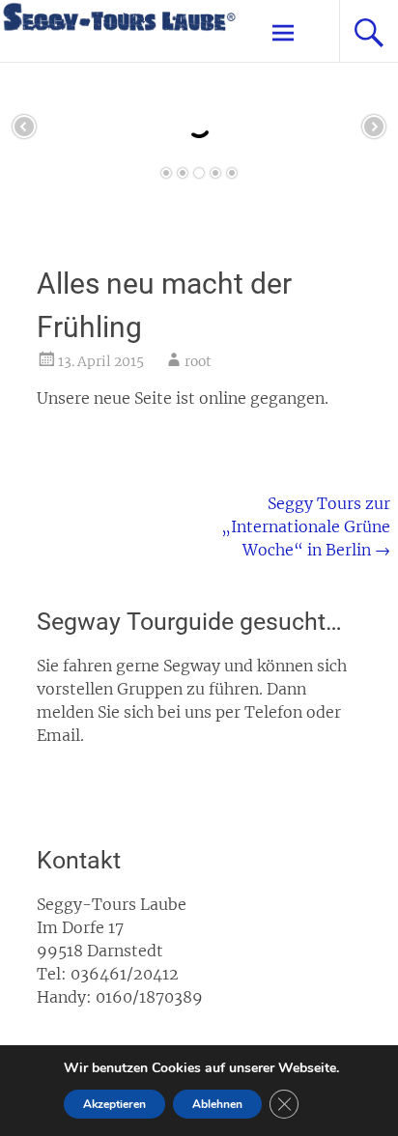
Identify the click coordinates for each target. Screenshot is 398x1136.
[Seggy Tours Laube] (119, 28)
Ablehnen (217, 1104)
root (198, 361)
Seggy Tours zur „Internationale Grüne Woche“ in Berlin (305, 526)
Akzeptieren (114, 1104)
